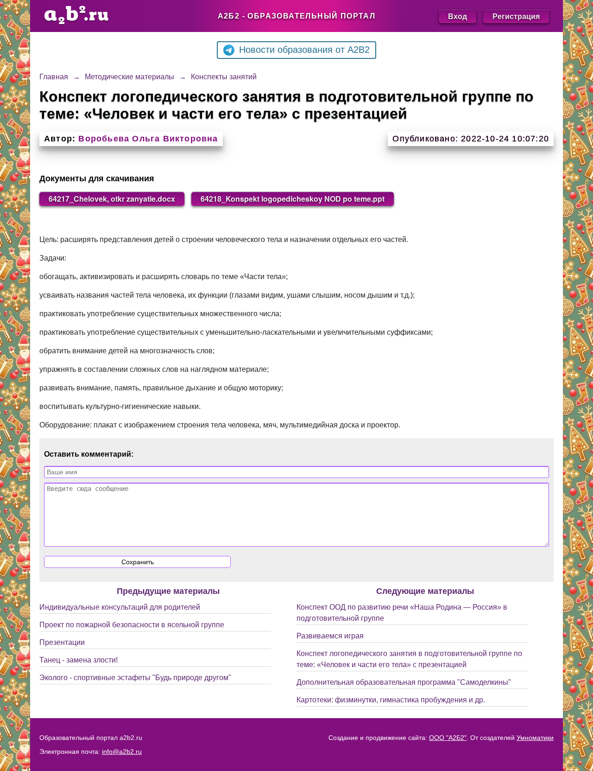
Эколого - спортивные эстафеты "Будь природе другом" (135, 678)
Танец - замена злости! (78, 660)
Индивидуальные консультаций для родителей (119, 607)
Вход (457, 16)
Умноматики (535, 737)
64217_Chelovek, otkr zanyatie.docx (112, 198)
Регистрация (516, 16)
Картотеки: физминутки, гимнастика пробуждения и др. (390, 700)
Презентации (62, 642)
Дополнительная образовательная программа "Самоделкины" (403, 682)
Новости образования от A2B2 (304, 50)
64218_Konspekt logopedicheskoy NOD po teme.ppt (293, 198)
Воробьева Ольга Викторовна (148, 138)
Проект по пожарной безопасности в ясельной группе (131, 625)
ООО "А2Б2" (448, 737)
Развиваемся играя (330, 636)
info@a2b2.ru (122, 751)
